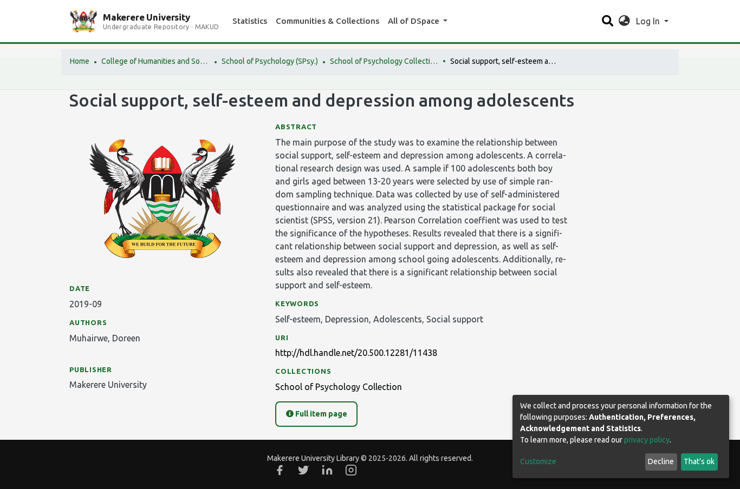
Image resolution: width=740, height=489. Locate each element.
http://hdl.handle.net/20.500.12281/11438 (356, 353)
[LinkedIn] (327, 470)
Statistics (249, 20)
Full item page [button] (320, 413)
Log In (649, 21)
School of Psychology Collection (384, 61)
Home (79, 61)
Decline (661, 461)
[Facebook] (279, 470)
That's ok (699, 461)
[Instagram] (351, 470)
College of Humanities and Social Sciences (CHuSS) (155, 61)
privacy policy (647, 439)
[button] (624, 21)
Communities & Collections (327, 20)
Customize (538, 461)
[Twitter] (303, 470)
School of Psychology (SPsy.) (270, 61)
